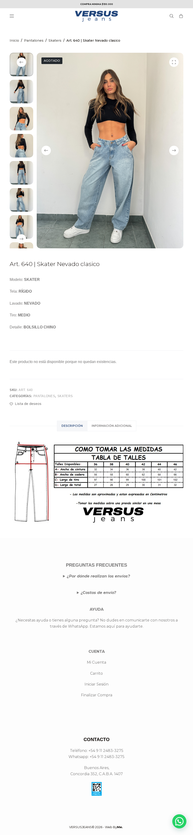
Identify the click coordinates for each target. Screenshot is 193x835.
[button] (179, 821)
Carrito (96, 673)
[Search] (171, 16)
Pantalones (44, 396)
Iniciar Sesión (96, 684)
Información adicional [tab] (112, 426)
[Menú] (12, 16)
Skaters (65, 396)
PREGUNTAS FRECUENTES (96, 565)
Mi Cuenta (96, 662)
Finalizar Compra (96, 695)
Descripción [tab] (72, 426)
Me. (120, 827)
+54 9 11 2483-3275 (107, 756)
